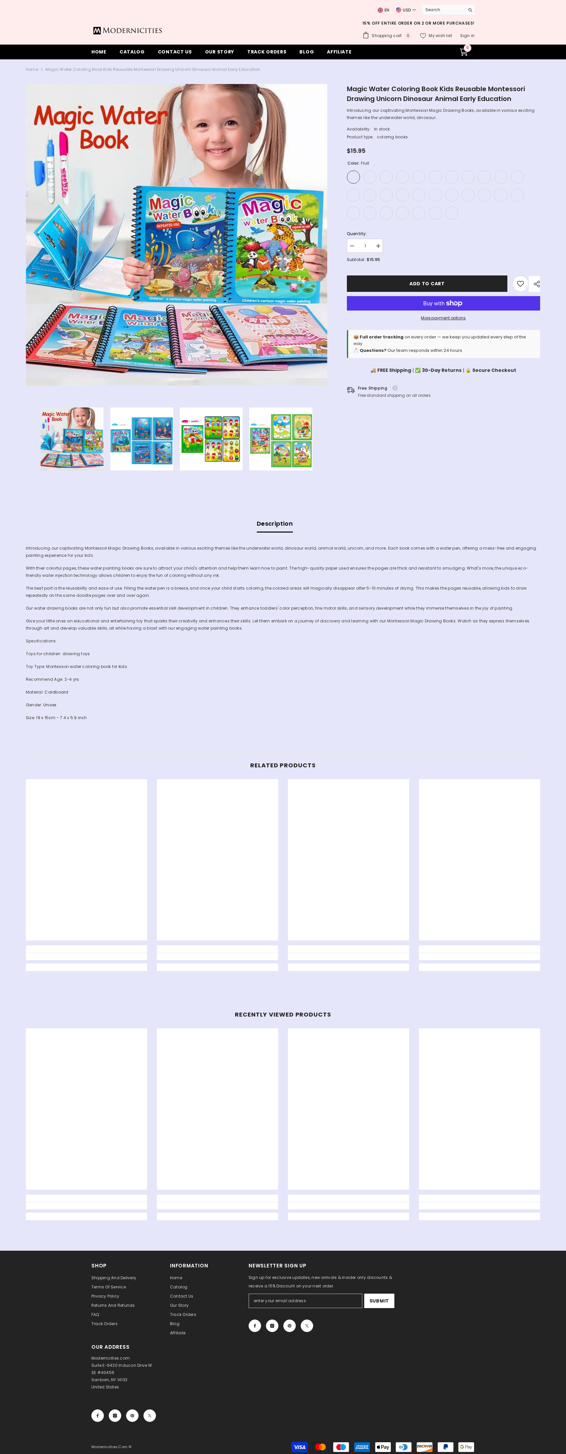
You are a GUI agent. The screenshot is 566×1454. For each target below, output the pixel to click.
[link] (520, 283)
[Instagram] (272, 1326)
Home (32, 69)
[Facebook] (255, 1326)
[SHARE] (534, 284)
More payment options (443, 318)
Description (275, 523)
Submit (379, 1301)
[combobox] (442, 10)
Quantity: (357, 233)
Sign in (467, 35)
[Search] (448, 10)
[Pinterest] (289, 1326)
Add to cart (425, 283)
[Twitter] (307, 1326)
